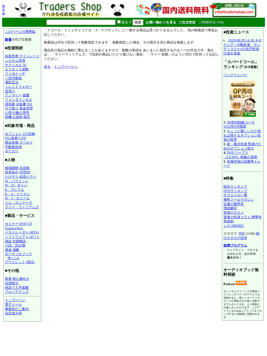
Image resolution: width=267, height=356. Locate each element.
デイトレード (29, 56)
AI (24, 65)
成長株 (10, 104)
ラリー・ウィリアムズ (22, 207)
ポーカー (12, 151)
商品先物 (12, 142)
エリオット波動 (17, 69)
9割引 (30, 262)
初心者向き (21, 279)
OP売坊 (24, 172)
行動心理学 (21, 113)
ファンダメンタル (18, 100)
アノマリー (13, 95)
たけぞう (12, 177)
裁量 (26, 95)
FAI (29, 104)
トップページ (15, 300)
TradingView (14, 228)
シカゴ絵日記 (233, 226)
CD (29, 224)
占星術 (18, 117)
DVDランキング (235, 191)
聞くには (13, 258)
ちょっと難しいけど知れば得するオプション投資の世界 (242, 135)
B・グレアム (14, 190)
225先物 (29, 134)
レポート (33, 237)
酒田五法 (12, 82)
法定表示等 (13, 313)
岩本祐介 (12, 172)
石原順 (24, 168)
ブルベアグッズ (17, 292)
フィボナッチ (15, 74)
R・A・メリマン (17, 194)
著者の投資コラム (237, 217)
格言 (26, 117)
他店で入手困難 (17, 288)
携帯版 (3, 9)
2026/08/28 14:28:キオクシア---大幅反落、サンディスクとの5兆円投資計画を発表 (242, 46)
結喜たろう (27, 177)
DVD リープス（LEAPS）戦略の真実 (240, 155)
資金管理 (26, 108)
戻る (47, 67)
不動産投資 (13, 147)
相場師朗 (12, 168)
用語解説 (230, 208)
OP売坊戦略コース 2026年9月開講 (239, 124)
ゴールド (26, 142)
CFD (23, 138)
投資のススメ (233, 212)
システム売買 (15, 61)
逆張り (10, 91)
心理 (8, 113)
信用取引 (12, 283)
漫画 (8, 250)
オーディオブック (18, 254)
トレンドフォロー (18, 87)
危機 (8, 117)
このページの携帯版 (20, 32)
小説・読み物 (15, 245)
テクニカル (13, 65)
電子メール (13, 304)
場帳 (16, 250)
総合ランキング (235, 186)
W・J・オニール (17, 198)
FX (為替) (12, 138)
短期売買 (12, 56)
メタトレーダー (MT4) (22, 232)
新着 (8, 39)
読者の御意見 (233, 204)
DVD (22, 224)
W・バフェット (16, 181)
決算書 (21, 104)
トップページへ (66, 67)
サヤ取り (12, 108)
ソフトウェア (15, 237)
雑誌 (8, 241)
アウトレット (15, 262)
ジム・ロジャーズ (18, 203)
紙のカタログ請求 (241, 235)
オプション (13, 134)
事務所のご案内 (17, 309)
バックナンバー (235, 75)
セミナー (12, 224)
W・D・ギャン (16, 185)
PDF (242, 233)
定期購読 (19, 241)
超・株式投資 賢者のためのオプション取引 (242, 146)
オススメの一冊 (235, 195)
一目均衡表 (13, 78)
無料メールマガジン (238, 199)
